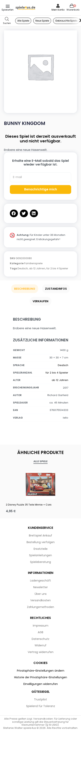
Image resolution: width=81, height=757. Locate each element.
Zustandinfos (56, 289)
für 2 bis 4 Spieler (57, 268)
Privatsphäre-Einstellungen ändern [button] (40, 671)
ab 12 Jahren (37, 268)
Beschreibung (24, 289)
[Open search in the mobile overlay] (7, 21)
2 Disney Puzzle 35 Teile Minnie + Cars (29, 504)
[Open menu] (8, 6)
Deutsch (22, 268)
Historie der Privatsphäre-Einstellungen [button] (40, 677)
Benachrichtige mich (40, 189)
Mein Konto (58, 9)
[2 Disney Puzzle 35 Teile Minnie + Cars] (40, 484)
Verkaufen (40, 301)
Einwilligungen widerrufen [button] (40, 684)
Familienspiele (33, 263)
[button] (14, 213)
